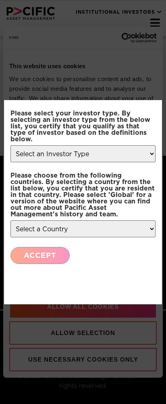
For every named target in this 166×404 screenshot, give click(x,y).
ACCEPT (40, 255)
